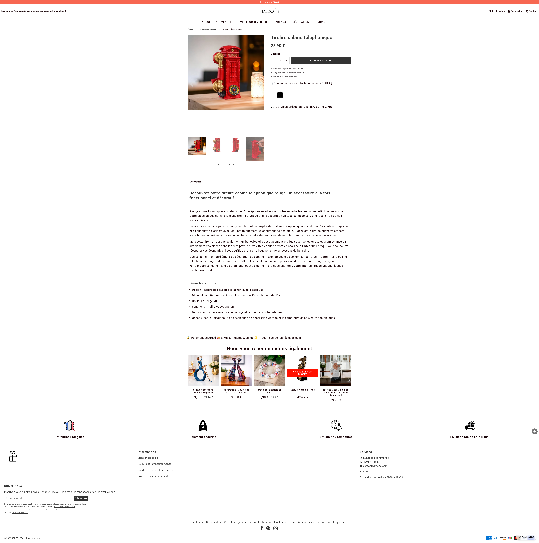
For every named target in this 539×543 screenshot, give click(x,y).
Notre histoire (214, 522)
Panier (532, 11)
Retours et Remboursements (302, 522)
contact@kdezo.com (375, 465)
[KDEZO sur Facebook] (262, 529)
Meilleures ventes (253, 21)
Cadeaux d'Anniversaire (206, 29)
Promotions (324, 21)
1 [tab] (218, 164)
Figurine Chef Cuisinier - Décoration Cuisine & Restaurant (336, 392)
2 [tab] (222, 164)
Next (260, 83)
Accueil (207, 21)
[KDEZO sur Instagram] (275, 529)
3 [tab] (226, 164)
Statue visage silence (302, 389)
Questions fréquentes (333, 522)
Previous (191, 83)
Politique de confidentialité (153, 476)
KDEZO (15, 538)
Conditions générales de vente (156, 470)
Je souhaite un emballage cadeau (304, 83)
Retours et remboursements (154, 463)
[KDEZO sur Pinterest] (268, 529)
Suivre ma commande (376, 457)
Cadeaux (280, 21)
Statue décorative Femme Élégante (203, 391)
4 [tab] (230, 164)
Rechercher (498, 11)
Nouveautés (224, 21)
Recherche (198, 522)
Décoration (301, 21)
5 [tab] (233, 164)
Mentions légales (148, 457)
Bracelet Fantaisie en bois (269, 391)
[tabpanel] (197, 146)
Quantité (275, 53)
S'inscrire (81, 498)
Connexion (517, 11)
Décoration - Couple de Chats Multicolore (236, 391)
